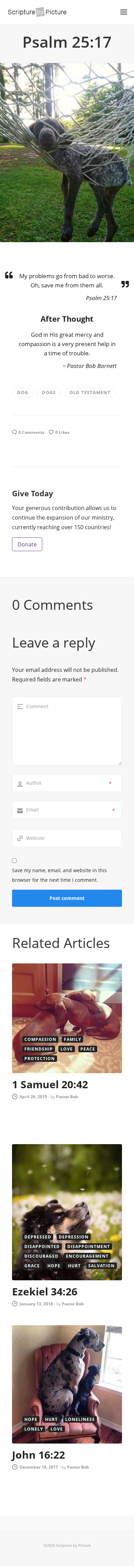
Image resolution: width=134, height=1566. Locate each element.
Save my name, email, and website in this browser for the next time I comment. (59, 875)
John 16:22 (38, 1455)
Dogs (49, 392)
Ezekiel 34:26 (44, 1291)
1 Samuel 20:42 (50, 1084)
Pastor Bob (67, 1097)
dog (22, 392)
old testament (90, 392)
